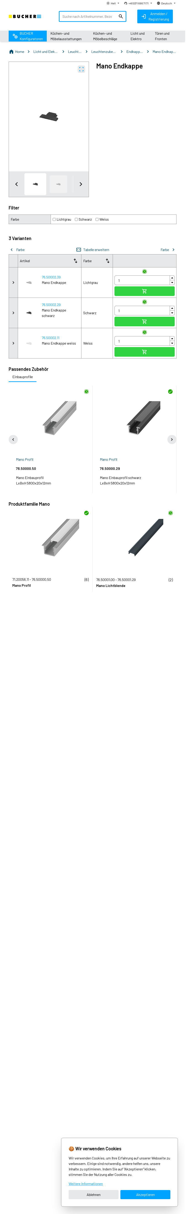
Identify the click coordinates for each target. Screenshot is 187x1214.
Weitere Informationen (86, 1183)
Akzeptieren (145, 1194)
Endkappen (134, 51)
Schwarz (85, 219)
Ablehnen (94, 1194)
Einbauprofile (22, 376)
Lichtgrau (64, 219)
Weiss (104, 219)
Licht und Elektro (46, 51)
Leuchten (75, 51)
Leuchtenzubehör (104, 51)
